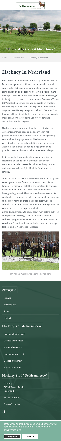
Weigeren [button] (12, 436)
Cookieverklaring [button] (42, 426)
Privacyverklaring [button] (13, 430)
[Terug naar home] (30, 5)
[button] (3, 5)
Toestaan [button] (30, 436)
